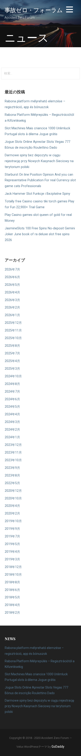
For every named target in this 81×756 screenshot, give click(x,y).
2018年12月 (13, 567)
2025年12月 (13, 323)
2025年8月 (12, 346)
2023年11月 (13, 452)
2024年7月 (12, 392)
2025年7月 (12, 353)
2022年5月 (12, 483)
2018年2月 (12, 613)
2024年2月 (12, 430)
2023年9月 (12, 468)
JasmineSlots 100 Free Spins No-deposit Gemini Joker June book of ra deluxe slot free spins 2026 (40, 234)
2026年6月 (12, 277)
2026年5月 (12, 285)
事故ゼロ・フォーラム (33, 9)
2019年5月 (12, 544)
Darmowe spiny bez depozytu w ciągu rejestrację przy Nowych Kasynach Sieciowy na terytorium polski (39, 161)
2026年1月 (12, 315)
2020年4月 (12, 506)
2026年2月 (12, 307)
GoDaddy (58, 746)
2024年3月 (12, 422)
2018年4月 (12, 605)
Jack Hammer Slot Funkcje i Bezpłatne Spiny (37, 194)
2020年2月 (12, 513)
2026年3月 (12, 300)
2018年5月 (12, 597)
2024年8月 (12, 384)
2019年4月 (12, 552)
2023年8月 (12, 475)
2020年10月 (13, 498)
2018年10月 (13, 575)
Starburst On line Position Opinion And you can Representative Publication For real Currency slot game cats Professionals (40, 180)
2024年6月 (12, 399)
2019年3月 (12, 559)
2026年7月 (12, 269)
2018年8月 (12, 582)
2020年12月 (13, 491)
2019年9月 (12, 529)
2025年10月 (13, 338)
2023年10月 (13, 460)
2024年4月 (12, 414)
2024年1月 (12, 437)
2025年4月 (12, 361)
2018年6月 (12, 590)
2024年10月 (13, 376)
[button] (69, 10)
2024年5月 (12, 407)
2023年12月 (13, 445)
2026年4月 (12, 292)
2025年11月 (13, 330)
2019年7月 (12, 536)
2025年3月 (12, 369)
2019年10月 (13, 521)
